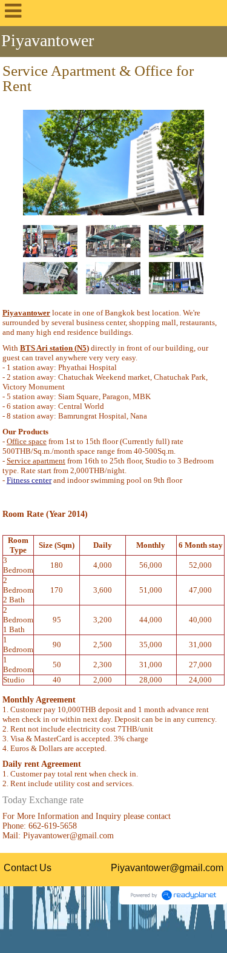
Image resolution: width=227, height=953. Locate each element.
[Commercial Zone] (176, 277)
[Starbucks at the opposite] (113, 240)
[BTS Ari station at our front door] (50, 240)
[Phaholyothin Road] (113, 277)
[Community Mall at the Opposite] (176, 240)
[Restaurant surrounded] (50, 277)
